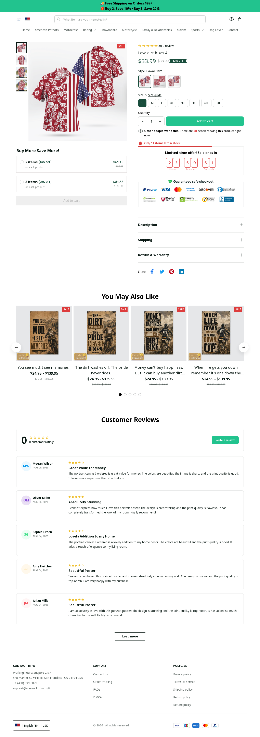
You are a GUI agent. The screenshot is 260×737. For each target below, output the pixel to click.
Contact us (100, 674)
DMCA (97, 697)
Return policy (182, 697)
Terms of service (184, 682)
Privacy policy (182, 674)
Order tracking (102, 682)
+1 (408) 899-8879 (25, 683)
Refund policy (182, 705)
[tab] (120, 394)
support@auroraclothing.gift (31, 688)
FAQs (96, 689)
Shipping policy (183, 689)
